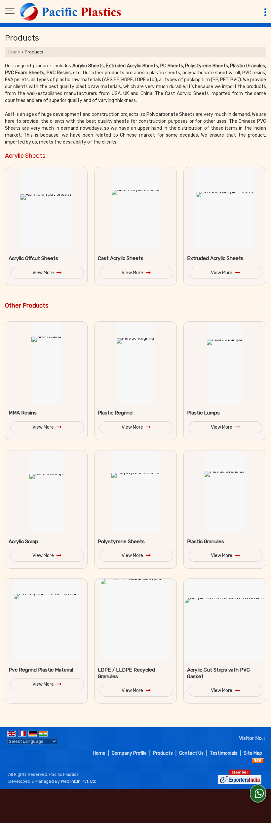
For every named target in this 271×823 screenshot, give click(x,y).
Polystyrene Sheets (121, 541)
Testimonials (223, 753)
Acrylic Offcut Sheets (33, 258)
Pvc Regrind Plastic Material (41, 670)
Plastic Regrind (115, 413)
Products (163, 753)
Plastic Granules (205, 541)
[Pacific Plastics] (71, 11)
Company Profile (129, 753)
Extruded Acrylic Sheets (215, 258)
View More (43, 273)
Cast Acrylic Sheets (120, 258)
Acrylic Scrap (23, 541)
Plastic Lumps (203, 413)
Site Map (253, 753)
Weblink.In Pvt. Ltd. (79, 781)
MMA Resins (23, 413)
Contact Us (191, 753)
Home (14, 51)
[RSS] (258, 760)
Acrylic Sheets (25, 155)
